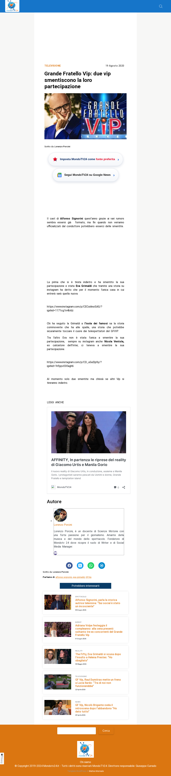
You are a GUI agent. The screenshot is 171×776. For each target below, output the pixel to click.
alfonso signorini (64, 577)
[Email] (55, 553)
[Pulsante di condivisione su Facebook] (69, 565)
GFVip (89, 577)
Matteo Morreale (96, 771)
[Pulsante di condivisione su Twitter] (80, 565)
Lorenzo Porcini (63, 524)
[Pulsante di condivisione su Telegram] (101, 565)
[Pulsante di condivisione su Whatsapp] (91, 565)
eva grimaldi (79, 577)
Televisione (52, 65)
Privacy (2, 759)
